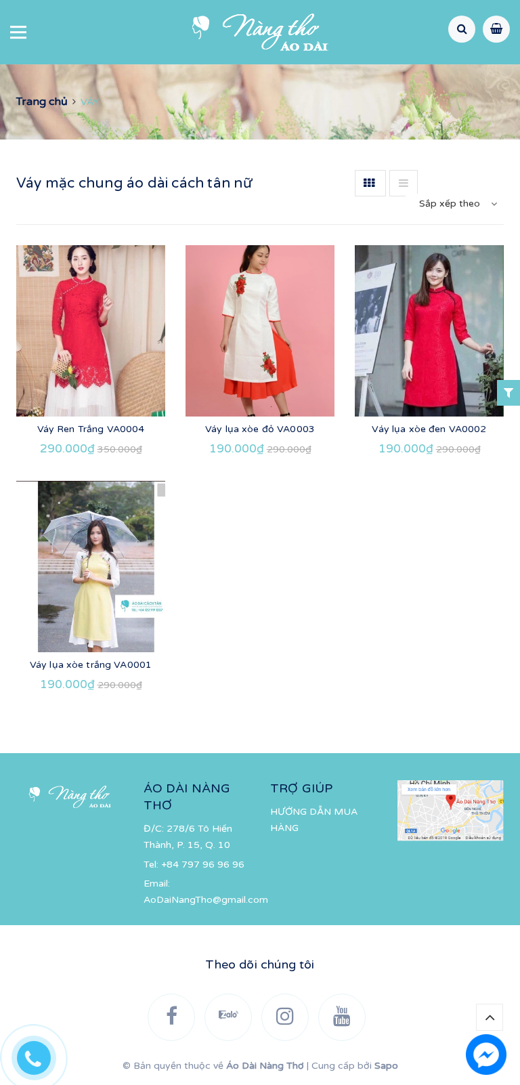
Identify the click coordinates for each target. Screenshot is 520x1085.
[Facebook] (171, 1017)
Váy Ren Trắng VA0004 (91, 429)
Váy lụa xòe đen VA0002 (429, 429)
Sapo (386, 1065)
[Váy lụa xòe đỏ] (260, 331)
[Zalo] (228, 1017)
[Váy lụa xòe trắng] (90, 566)
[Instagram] (285, 1017)
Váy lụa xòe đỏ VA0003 (260, 429)
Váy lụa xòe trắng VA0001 (91, 665)
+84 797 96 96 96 (202, 864)
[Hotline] (40, 1054)
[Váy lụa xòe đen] (429, 331)
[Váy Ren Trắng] (90, 331)
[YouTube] (342, 1017)
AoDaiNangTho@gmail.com (206, 900)
